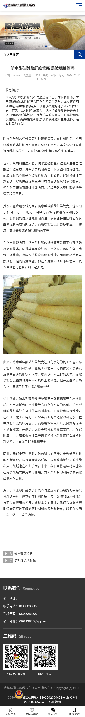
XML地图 (54, 702)
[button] (39, 46)
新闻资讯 (53, 714)
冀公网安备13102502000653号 (44, 697)
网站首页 (10, 714)
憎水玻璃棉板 (23, 553)
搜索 (79, 54)
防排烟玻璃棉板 (25, 560)
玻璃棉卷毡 (31, 714)
